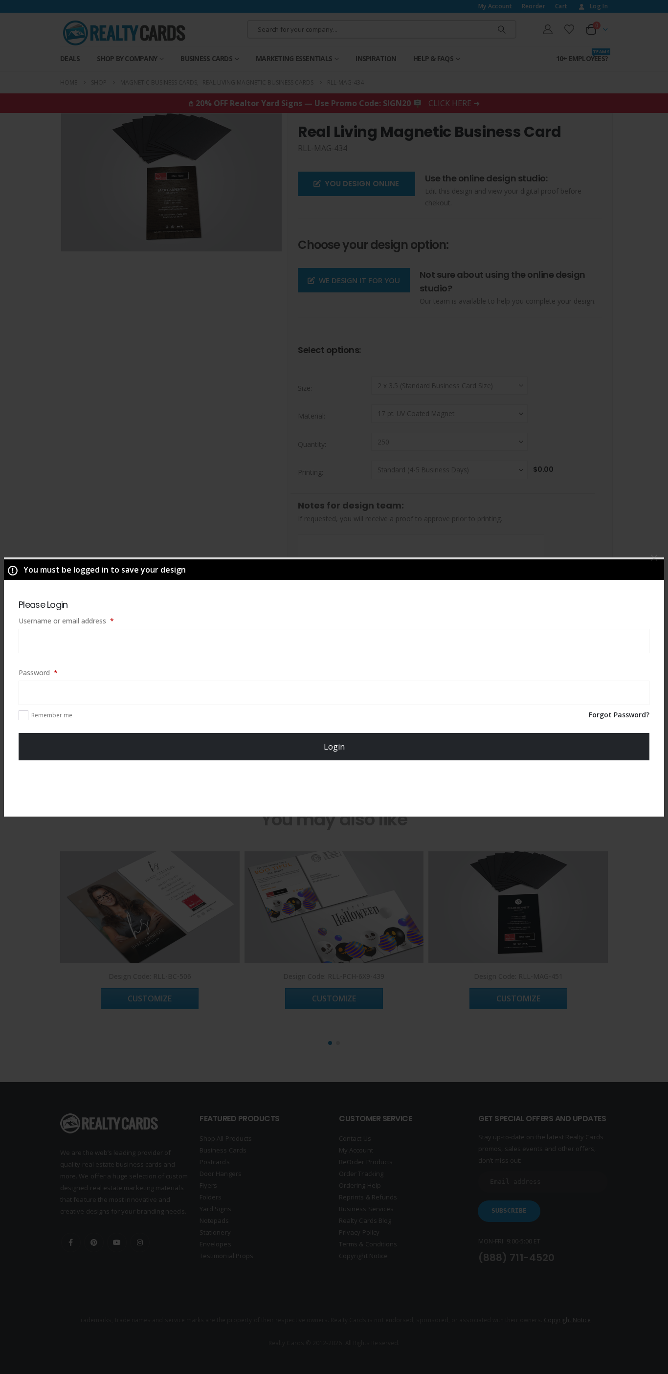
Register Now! (334, 787)
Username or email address (80, 620)
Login (334, 746)
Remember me (51, 715)
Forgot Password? (619, 714)
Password (52, 672)
